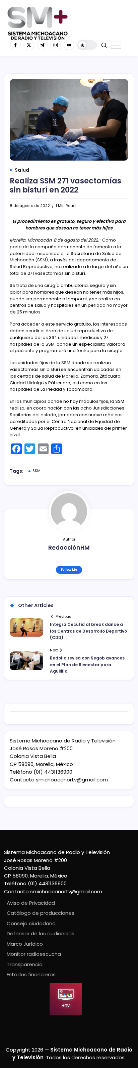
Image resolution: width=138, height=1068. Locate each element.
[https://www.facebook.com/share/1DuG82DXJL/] (15, 45)
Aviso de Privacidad (31, 902)
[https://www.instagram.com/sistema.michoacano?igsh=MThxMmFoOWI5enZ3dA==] (55, 45)
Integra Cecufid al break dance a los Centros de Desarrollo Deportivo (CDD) (88, 631)
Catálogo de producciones (40, 912)
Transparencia (25, 964)
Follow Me (69, 569)
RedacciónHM (69, 548)
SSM (36, 470)
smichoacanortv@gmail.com (72, 779)
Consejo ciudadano (31, 923)
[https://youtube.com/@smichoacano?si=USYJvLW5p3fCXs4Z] (69, 45)
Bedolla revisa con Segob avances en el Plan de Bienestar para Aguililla (87, 664)
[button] (87, 45)
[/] (28, 45)
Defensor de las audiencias (40, 933)
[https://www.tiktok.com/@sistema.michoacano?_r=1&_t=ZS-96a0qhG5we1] (42, 45)
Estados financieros (31, 974)
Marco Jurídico (25, 943)
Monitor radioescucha (34, 953)
